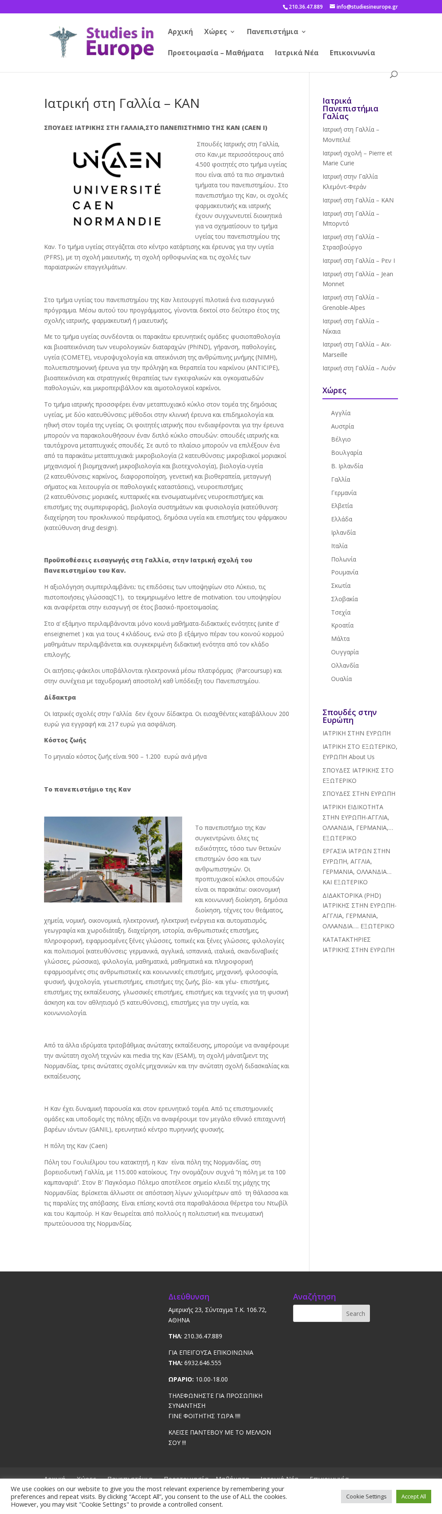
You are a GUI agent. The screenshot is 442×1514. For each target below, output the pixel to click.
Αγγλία (340, 413)
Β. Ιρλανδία (347, 466)
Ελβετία (342, 506)
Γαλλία (340, 479)
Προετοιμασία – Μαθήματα (216, 53)
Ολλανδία (345, 665)
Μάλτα (340, 638)
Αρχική (180, 32)
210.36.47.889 (306, 6)
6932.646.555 (194, 1363)
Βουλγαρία (346, 452)
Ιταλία (339, 546)
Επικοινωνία (352, 53)
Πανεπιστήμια (272, 32)
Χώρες (215, 32)
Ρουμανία (344, 572)
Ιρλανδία (343, 532)
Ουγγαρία (345, 652)
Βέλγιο (341, 439)
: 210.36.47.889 (195, 1336)
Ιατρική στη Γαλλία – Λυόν (359, 368)
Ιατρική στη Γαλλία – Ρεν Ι (358, 260)
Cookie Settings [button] (366, 1496)
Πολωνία (343, 559)
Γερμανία (344, 493)
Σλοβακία (344, 599)
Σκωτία (340, 585)
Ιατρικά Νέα (297, 53)
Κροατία (342, 625)
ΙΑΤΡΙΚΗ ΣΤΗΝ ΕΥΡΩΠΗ (356, 733)
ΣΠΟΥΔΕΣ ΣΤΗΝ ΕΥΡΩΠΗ (358, 793)
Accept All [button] (413, 1496)
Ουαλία (341, 679)
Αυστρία (342, 426)
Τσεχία (340, 612)
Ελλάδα (341, 519)
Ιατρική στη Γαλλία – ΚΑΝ (358, 200)
